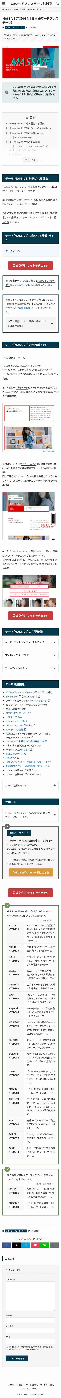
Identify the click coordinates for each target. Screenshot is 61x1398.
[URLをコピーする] (54, 1245)
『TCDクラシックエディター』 (20, 692)
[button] (6, 1245)
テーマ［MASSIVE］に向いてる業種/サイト (30, 128)
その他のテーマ (36, 1385)
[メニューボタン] (3, 3)
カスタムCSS (12, 717)
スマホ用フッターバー (17, 713)
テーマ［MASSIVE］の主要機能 (24, 142)
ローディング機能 (14, 729)
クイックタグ (12, 696)
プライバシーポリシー (30, 1388)
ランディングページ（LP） (25, 150)
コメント (10, 1279)
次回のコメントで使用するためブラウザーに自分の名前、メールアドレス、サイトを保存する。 (31, 1348)
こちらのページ (20, 284)
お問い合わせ (49, 1385)
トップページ (12, 1385)
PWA (8, 758)
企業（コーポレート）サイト (15, 27)
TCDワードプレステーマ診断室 (30, 3)
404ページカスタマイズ (18, 749)
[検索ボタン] (57, 3)
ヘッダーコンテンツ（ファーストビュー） (32, 146)
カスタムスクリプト (15, 721)
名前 (9, 1315)
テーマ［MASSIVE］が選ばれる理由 (26, 123)
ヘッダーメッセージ (37, 700)
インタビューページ (23, 137)
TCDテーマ (23, 1385)
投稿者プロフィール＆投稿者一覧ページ (26, 766)
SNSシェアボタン (14, 753)
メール (9, 1326)
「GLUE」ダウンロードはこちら (30, 872)
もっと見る (30, 159)
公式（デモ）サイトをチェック (31, 265)
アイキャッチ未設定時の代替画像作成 (25, 741)
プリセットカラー (14, 725)
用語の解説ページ (28, 308)
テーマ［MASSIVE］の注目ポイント (26, 133)
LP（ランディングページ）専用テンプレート (27, 762)
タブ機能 (19, 154)
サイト (8, 1336)
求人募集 (32, 27)
